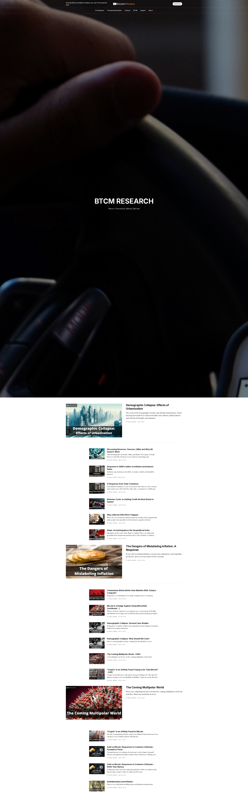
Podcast (127, 10)
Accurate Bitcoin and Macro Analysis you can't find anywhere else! (86, 4)
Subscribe (177, 4)
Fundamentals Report (114, 10)
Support (143, 10)
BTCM (135, 10)
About (151, 10)
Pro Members (99, 10)
